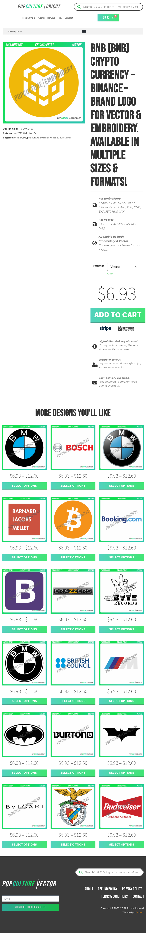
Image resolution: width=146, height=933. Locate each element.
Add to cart (118, 315)
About (41, 18)
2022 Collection (25, 133)
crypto (23, 137)
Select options (24, 485)
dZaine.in (139, 912)
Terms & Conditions (114, 896)
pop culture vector (61, 137)
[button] (73, 31)
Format (98, 265)
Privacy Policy (132, 889)
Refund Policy (54, 18)
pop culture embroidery (39, 137)
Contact (69, 18)
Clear (110, 273)
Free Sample (28, 18)
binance (14, 137)
